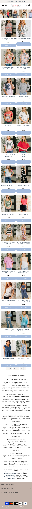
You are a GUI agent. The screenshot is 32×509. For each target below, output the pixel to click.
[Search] (6, 5)
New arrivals (10, 478)
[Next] (24, 368)
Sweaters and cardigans (10, 473)
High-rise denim (8, 472)
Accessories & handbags (10, 476)
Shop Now (8, 45)
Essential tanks (10, 475)
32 (21, 368)
